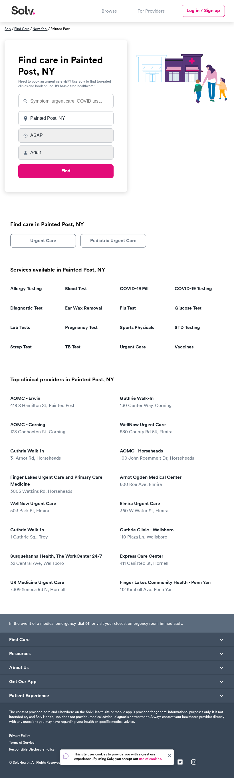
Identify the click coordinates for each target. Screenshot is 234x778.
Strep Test (21, 347)
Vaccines (184, 347)
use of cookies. (150, 758)
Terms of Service (22, 742)
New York (40, 28)
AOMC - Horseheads (157, 454)
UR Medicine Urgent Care (37, 585)
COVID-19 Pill (134, 289)
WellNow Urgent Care (146, 428)
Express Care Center (144, 559)
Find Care (21, 28)
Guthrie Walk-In (146, 401)
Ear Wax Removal (83, 308)
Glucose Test (188, 308)
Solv (8, 28)
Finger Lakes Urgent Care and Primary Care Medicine (56, 484)
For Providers (151, 11)
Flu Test (128, 308)
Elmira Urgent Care (144, 506)
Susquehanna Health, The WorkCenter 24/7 (56, 559)
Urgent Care (43, 241)
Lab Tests (20, 327)
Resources (20, 653)
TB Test (72, 347)
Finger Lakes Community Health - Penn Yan (165, 585)
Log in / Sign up (203, 10)
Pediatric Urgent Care (113, 241)
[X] (180, 762)
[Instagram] (193, 762)
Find (65, 171)
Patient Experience (29, 695)
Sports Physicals (137, 327)
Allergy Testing (26, 289)
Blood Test (76, 289)
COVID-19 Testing (193, 289)
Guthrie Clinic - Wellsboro (147, 533)
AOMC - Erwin (42, 401)
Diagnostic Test (26, 308)
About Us (19, 667)
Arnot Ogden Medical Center (150, 480)
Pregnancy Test (81, 327)
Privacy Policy (19, 735)
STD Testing (187, 327)
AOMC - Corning (37, 428)
